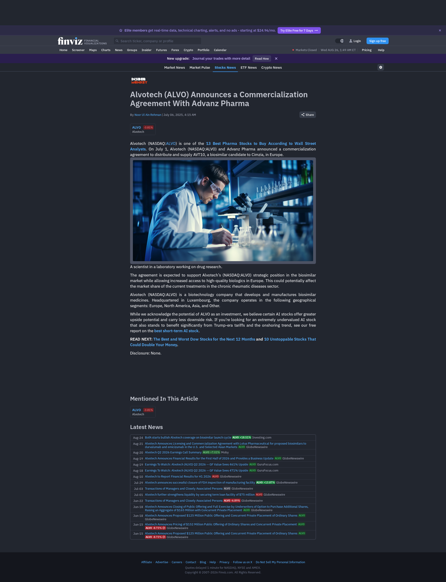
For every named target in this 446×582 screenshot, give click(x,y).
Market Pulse (200, 67)
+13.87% (265, 482)
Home (63, 50)
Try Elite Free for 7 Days (296, 30)
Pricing (366, 50)
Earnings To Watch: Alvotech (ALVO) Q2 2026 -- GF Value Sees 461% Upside (196, 464)
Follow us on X (242, 562)
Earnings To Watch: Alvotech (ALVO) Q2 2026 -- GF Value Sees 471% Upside (196, 470)
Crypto (188, 50)
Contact (191, 562)
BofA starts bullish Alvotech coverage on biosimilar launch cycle (188, 437)
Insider (146, 50)
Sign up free (377, 41)
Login (357, 41)
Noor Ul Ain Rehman (147, 115)
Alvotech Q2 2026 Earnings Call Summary (173, 452)
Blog (203, 562)
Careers (177, 562)
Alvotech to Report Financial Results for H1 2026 (178, 476)
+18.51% (242, 437)
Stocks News (225, 67)
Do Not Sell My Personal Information (280, 562)
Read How (262, 58)
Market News (174, 67)
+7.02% (211, 452)
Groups (132, 50)
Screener (78, 50)
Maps (93, 50)
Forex (175, 50)
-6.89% (232, 500)
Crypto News (271, 67)
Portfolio (203, 50)
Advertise (161, 562)
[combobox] (157, 41)
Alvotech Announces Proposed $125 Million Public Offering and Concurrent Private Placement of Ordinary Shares (221, 515)
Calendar (220, 50)
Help (381, 50)
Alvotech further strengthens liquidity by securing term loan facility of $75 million (200, 494)
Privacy (225, 562)
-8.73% (154, 528)
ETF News (249, 67)
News (118, 50)
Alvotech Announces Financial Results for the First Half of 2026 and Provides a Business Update (209, 458)
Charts (105, 50)
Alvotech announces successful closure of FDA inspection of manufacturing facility (200, 482)
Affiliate (146, 562)
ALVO (171, 143)
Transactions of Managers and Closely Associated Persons (184, 488)
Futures (161, 50)
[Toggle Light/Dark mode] (340, 40)
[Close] (440, 30)
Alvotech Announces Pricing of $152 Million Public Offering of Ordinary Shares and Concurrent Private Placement (221, 524)
